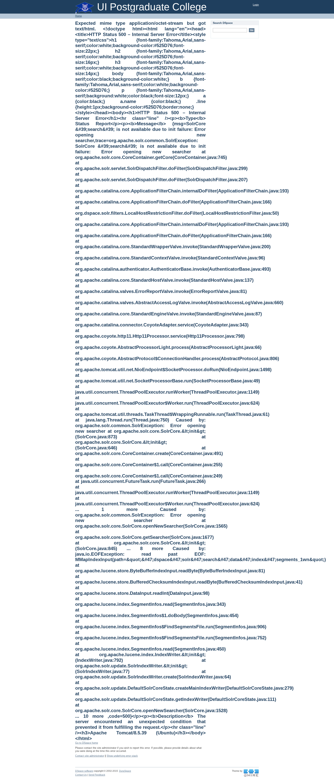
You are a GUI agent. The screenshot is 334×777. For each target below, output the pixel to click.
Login (256, 4)
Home (78, 16)
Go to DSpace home (86, 742)
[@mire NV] (251, 773)
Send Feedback (97, 775)
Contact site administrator (89, 755)
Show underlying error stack (122, 755)
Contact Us (81, 775)
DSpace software (84, 771)
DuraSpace (125, 771)
